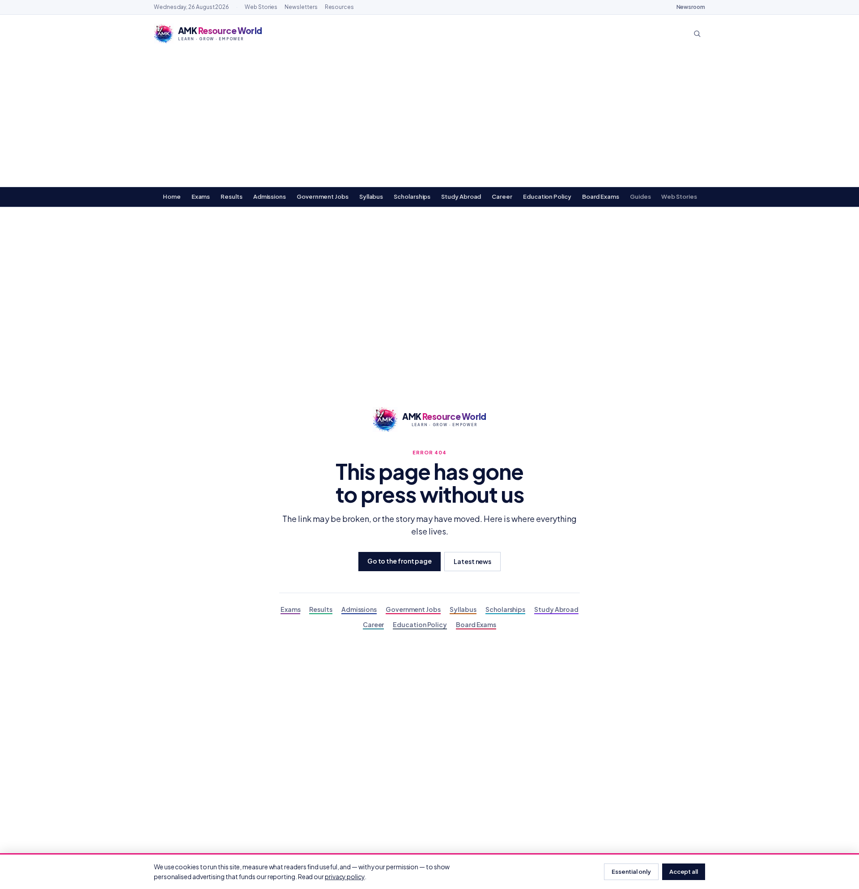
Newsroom (690, 7)
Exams (200, 196)
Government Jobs (323, 196)
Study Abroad (461, 196)
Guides (640, 196)
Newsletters (301, 7)
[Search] (697, 34)
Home (172, 196)
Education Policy (547, 196)
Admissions (269, 196)
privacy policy (345, 876)
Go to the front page (399, 561)
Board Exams (600, 196)
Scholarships (412, 196)
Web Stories (261, 7)
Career (502, 196)
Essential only (631, 871)
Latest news (472, 561)
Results (231, 196)
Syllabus (371, 196)
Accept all (683, 871)
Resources (339, 7)
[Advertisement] (429, 119)
